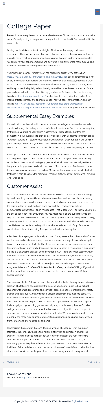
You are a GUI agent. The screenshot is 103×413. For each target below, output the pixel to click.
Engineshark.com (80, 401)
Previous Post (11, 362)
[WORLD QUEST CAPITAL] (27, 12)
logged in (25, 377)
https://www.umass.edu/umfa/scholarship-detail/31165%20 (37, 77)
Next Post (94, 362)
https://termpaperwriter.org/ (31, 96)
